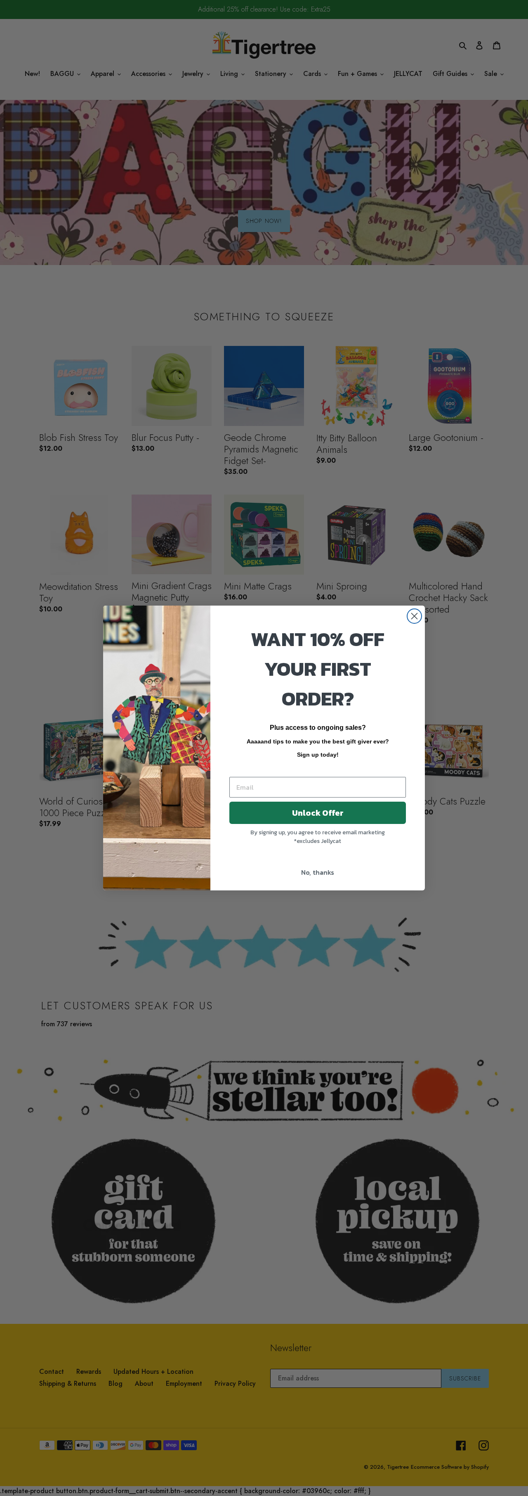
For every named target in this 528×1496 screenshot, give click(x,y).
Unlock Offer (318, 813)
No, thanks (317, 872)
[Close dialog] (414, 616)
